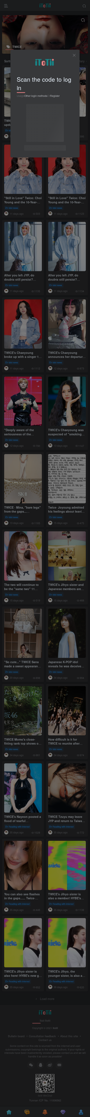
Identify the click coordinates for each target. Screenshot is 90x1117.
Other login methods (35, 95)
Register (55, 95)
